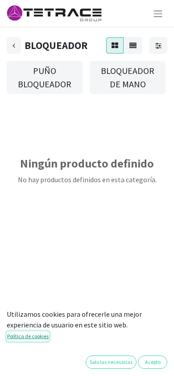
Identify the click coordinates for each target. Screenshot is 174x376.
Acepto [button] (153, 362)
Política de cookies (28, 336)
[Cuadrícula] (115, 45)
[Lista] (133, 45)
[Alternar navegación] (158, 13)
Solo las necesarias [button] (111, 362)
